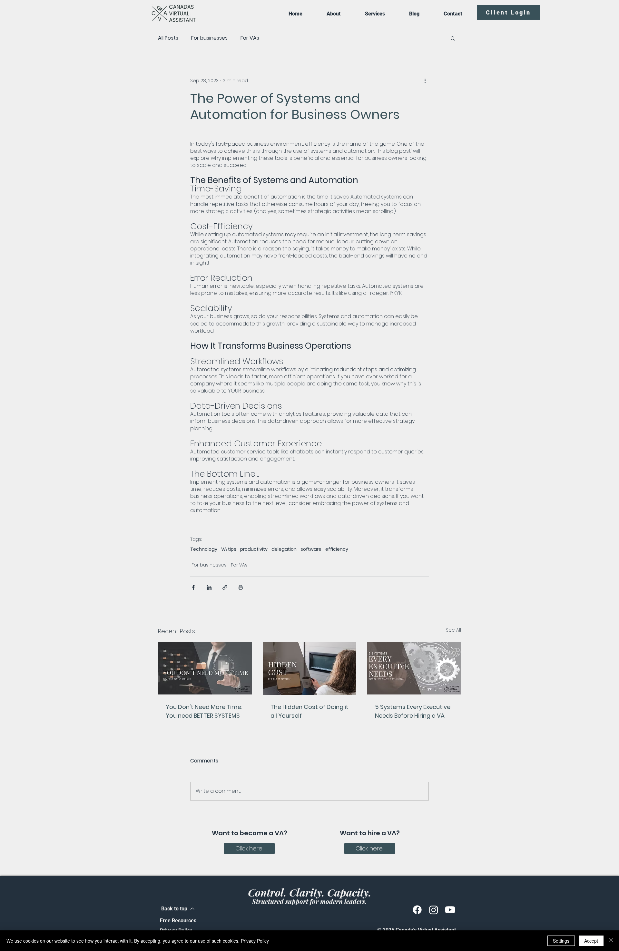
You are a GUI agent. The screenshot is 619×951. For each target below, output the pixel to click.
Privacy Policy (255, 940)
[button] (453, 38)
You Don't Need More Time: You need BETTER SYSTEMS (204, 711)
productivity (254, 549)
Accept (591, 940)
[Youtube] (450, 910)
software (310, 549)
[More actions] (425, 80)
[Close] (611, 941)
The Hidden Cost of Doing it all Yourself (309, 711)
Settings (561, 940)
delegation (284, 549)
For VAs (250, 38)
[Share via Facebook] (193, 587)
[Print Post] (241, 587)
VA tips (228, 549)
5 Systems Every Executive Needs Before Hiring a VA (412, 711)
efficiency (336, 549)
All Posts (168, 38)
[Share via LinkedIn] (209, 587)
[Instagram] (433, 910)
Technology (203, 549)
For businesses (209, 38)
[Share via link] (225, 587)
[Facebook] (417, 910)
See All (453, 630)
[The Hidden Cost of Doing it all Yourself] (310, 668)
